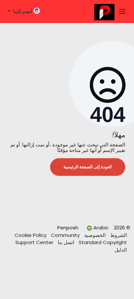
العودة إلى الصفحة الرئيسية (87, 167)
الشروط (118, 235)
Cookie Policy (31, 235)
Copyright (102, 242)
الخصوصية (94, 235)
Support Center (34, 242)
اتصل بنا (65, 242)
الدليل (120, 249)
